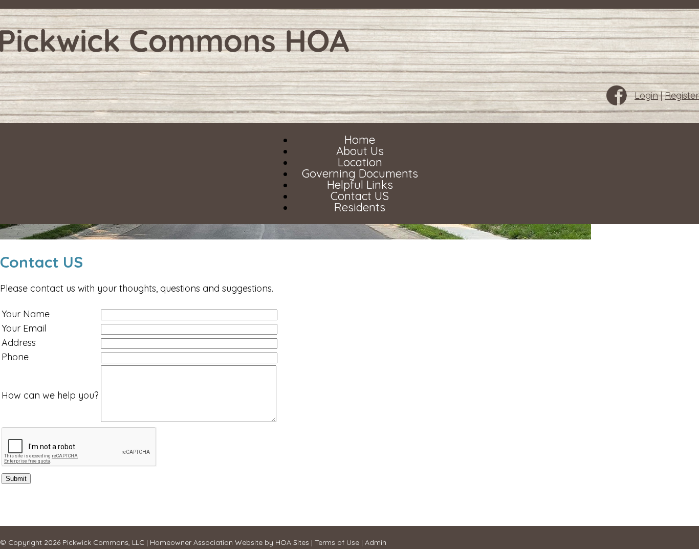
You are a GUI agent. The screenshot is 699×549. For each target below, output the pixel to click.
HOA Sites (292, 542)
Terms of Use (337, 542)
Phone (15, 357)
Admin (375, 542)
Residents (359, 207)
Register (682, 95)
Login (646, 95)
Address (19, 342)
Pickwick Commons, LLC (103, 542)
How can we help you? (50, 395)
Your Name (26, 314)
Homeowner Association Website (206, 542)
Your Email (24, 328)
